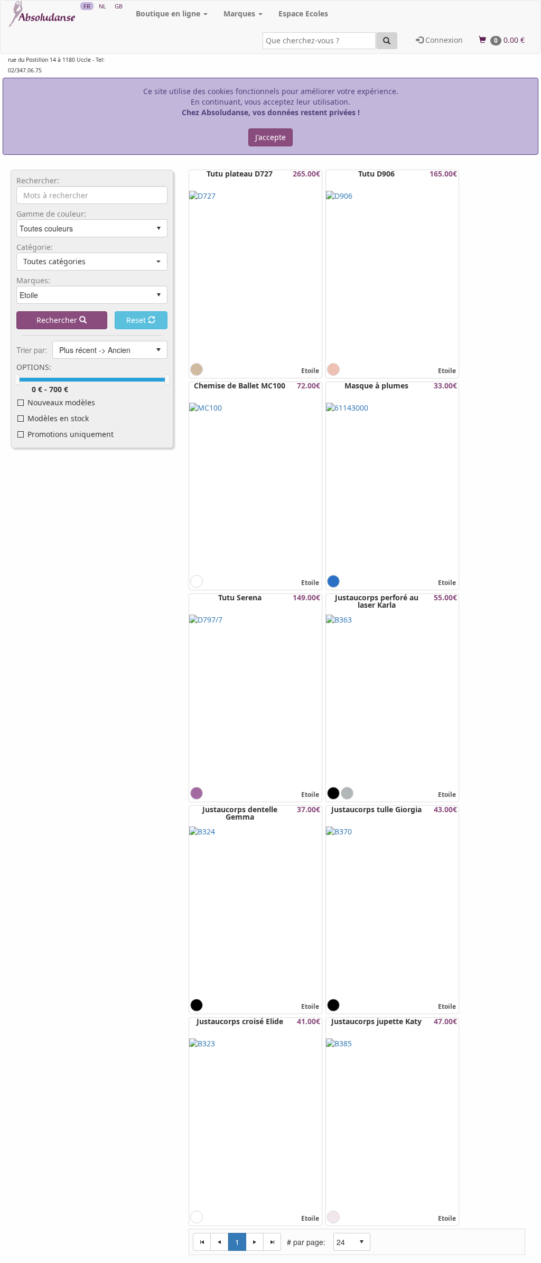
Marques (240, 13)
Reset (137, 320)
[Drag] (17, 379)
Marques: (33, 280)
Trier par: (31, 350)
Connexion (443, 40)
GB (118, 6)
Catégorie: (34, 247)
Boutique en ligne (169, 13)
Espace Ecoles (303, 13)
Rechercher (57, 320)
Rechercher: (37, 180)
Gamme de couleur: (51, 214)
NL (102, 6)
